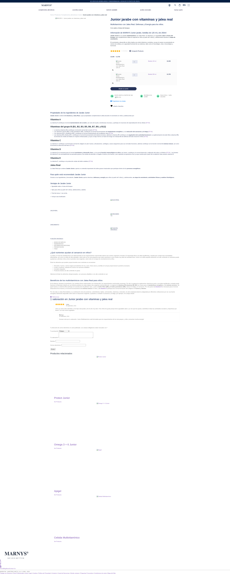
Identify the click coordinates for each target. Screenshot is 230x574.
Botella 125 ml (152, 61)
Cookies (35, 573)
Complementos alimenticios (69, 15)
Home (52, 15)
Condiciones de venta (100, 573)
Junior (80, 15)
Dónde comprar (74, 573)
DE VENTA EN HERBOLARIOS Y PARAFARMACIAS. (105, 1)
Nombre (53, 341)
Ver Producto (57, 401)
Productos (58, 15)
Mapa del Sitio (112, 573)
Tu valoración (54, 337)
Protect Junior (62, 398)
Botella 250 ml (152, 74)
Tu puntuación (54, 331)
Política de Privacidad (44, 573)
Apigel (57, 491)
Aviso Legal (28, 573)
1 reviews (124, 51)
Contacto (54, 573)
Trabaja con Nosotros (6, 573)
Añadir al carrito (123, 88)
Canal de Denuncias (63, 573)
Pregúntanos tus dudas (119, 101)
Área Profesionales (18, 573)
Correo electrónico (56, 345)
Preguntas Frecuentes (86, 573)
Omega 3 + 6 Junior (65, 444)
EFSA (147, 122)
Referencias (55, 297)
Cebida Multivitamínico (67, 537)
